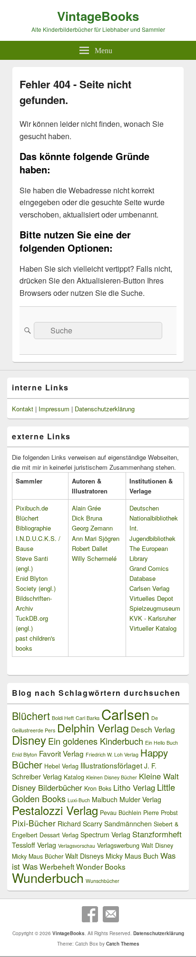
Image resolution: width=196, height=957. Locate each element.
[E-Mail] (111, 914)
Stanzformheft (157, 834)
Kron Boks (97, 788)
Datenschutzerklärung (105, 408)
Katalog (74, 777)
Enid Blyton (24, 754)
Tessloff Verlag (34, 845)
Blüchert (31, 715)
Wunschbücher (102, 880)
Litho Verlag (134, 787)
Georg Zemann (92, 527)
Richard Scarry (80, 823)
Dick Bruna (87, 517)
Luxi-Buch (79, 800)
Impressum (54, 408)
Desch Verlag (153, 729)
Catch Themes (122, 943)
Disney (29, 740)
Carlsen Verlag (149, 588)
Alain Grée (86, 507)
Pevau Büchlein (120, 812)
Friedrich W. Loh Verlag (112, 754)
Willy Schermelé (94, 558)
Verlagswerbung (118, 845)
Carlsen (125, 714)
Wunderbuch (48, 877)
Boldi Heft (63, 717)
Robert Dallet (90, 548)
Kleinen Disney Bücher (111, 777)
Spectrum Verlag (105, 834)
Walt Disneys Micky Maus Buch (111, 856)
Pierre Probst (160, 812)
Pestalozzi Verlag (55, 810)
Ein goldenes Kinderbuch (95, 741)
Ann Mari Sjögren (95, 538)
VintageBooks (98, 16)
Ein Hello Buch (161, 742)
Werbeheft (56, 866)
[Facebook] (90, 914)
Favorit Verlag (61, 753)
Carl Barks (87, 717)
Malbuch (105, 799)
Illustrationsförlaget (111, 765)
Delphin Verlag (93, 728)
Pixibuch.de (32, 507)
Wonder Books (101, 866)
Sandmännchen (128, 823)
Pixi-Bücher (34, 823)
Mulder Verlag (140, 799)
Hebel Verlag (61, 766)
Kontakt (22, 408)
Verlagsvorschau (76, 845)
